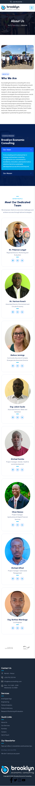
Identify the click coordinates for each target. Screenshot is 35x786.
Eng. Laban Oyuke (17, 407)
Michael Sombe (17, 459)
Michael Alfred (17, 568)
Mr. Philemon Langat (17, 250)
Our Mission (7, 173)
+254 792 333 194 (17, 2)
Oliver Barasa (17, 512)
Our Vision (7, 150)
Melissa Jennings (17, 355)
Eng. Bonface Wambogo (18, 620)
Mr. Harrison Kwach (17, 301)
